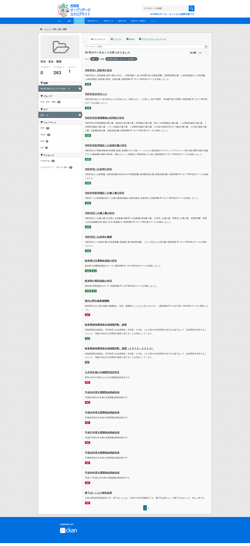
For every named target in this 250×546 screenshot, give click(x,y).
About (131, 38)
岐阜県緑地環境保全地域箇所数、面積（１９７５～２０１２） (119, 348)
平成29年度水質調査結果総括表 (102, 472)
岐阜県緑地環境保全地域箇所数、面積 (106, 324)
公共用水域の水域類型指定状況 (102, 372)
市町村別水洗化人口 (96, 94)
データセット (99, 38)
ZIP (87, 362)
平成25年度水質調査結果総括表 (102, 392)
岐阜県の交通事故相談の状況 (101, 260)
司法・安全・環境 (60, 29)
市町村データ (108, 21)
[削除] (97, 59)
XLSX (88, 84)
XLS (94, 271)
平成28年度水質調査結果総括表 (102, 452)
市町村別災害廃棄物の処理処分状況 (104, 117)
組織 (69, 21)
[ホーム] (41, 29)
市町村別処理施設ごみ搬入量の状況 (104, 193)
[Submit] (206, 47)
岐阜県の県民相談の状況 (98, 280)
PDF (87, 315)
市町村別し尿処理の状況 (98, 70)
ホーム (60, 21)
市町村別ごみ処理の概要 (98, 236)
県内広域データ (93, 21)
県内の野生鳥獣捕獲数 (97, 300)
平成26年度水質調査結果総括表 (102, 412)
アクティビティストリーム (153, 38)
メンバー (117, 38)
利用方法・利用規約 (138, 21)
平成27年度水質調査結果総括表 (102, 432)
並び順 (193, 52)
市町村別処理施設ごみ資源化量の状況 (106, 145)
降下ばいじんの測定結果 (98, 492)
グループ (79, 21)
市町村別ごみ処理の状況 (98, 169)
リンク (153, 21)
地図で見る (122, 21)
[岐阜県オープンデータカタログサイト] (73, 5)
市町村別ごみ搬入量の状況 (99, 213)
